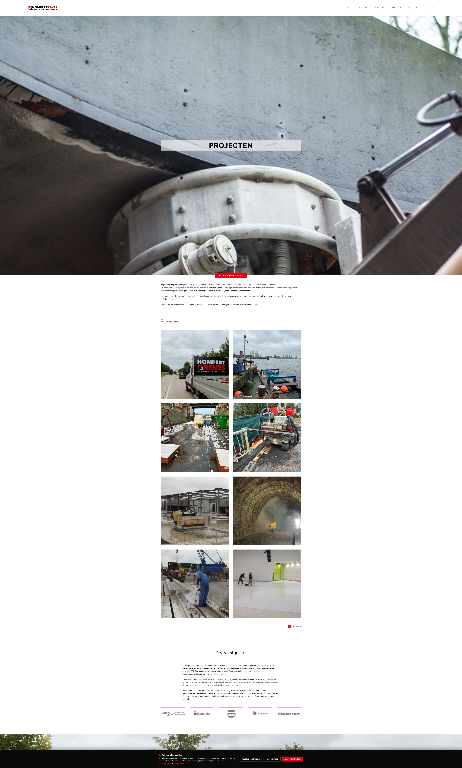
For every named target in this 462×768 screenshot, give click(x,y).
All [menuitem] (162, 321)
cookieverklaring (180, 763)
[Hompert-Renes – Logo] (43, 6)
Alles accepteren (292, 759)
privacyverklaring (165, 763)
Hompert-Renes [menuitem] (172, 321)
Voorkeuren (272, 759)
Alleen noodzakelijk (251, 759)
